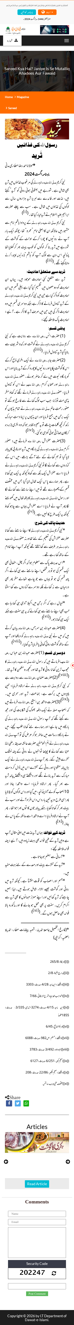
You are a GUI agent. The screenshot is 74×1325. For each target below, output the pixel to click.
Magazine (23, 97)
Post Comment (37, 1294)
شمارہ (9, 40)
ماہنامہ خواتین (27, 12)
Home (9, 97)
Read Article (37, 1183)
